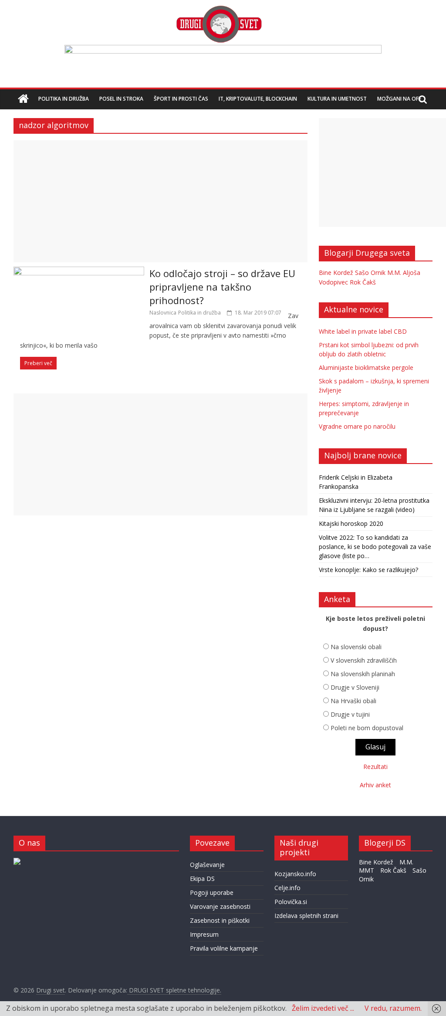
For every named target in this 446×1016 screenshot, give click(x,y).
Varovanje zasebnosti (220, 906)
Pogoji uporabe (211, 892)
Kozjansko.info (295, 874)
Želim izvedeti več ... (323, 1008)
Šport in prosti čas (181, 98)
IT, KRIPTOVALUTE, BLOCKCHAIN (258, 98)
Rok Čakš (363, 282)
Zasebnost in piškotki (220, 920)
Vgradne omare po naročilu (357, 426)
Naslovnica (162, 312)
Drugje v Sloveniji (355, 687)
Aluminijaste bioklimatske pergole (366, 367)
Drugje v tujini (350, 714)
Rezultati (375, 766)
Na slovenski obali (356, 647)
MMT (366, 870)
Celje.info (287, 888)
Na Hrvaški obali (353, 701)
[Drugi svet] (218, 9)
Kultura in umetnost (337, 98)
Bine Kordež (336, 272)
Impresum (204, 934)
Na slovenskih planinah (363, 674)
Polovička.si (290, 901)
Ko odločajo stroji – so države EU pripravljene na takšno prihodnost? (222, 287)
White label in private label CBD (363, 331)
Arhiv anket (375, 785)
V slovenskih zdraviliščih (364, 660)
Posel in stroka (121, 98)
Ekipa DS (202, 878)
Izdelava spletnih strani (306, 915)
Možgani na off (399, 98)
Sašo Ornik (370, 272)
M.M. (394, 272)
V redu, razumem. (393, 1008)
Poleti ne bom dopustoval (367, 728)
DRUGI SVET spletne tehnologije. (174, 990)
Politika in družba (63, 98)
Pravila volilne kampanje (224, 948)
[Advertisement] (160, 201)
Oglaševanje (207, 864)
